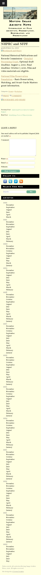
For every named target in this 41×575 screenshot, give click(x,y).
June (8, 212)
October (9, 251)
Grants (10, 92)
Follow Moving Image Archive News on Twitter (10, 181)
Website (4, 167)
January (9, 266)
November (10, 224)
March (8, 217)
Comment (17, 95)
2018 (5, 292)
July (7, 232)
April (8, 215)
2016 (5, 355)
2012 (5, 481)
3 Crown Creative (18, 572)
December (10, 205)
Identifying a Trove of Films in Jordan (20, 115)
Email (3, 163)
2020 (5, 244)
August (9, 210)
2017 (5, 324)
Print (6, 95)
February (9, 241)
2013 (5, 450)
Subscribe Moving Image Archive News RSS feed (21, 181)
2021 (5, 220)
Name (3, 159)
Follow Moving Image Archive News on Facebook (5, 181)
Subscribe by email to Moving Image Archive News (16, 181)
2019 (5, 268)
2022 (5, 203)
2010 (5, 544)
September (10, 207)
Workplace (18, 92)
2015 (5, 387)
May (8, 261)
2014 (5, 418)
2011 (5, 513)
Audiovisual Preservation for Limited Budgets (17, 111)
